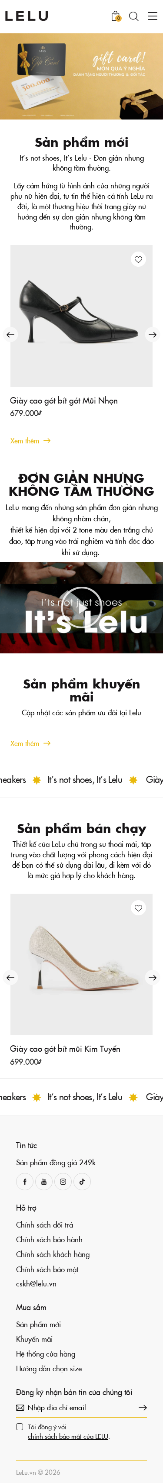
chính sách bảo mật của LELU (68, 1436)
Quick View (86, 380)
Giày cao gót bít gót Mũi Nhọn (64, 400)
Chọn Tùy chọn (44, 417)
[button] (138, 259)
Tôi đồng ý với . (69, 1431)
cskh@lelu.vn (36, 1283)
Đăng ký (140, 1408)
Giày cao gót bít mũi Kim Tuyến (65, 1048)
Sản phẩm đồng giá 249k (56, 1162)
